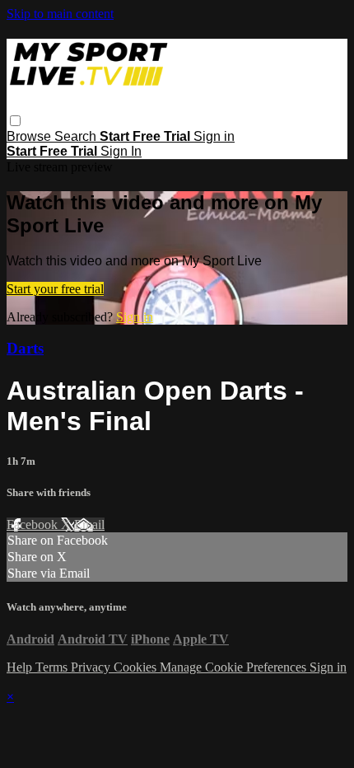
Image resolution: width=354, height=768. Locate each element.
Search (77, 136)
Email (89, 524)
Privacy (92, 667)
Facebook (34, 524)
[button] (15, 120)
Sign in (214, 136)
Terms (53, 667)
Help (21, 667)
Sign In (121, 151)
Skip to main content (60, 14)
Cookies (137, 667)
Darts (25, 348)
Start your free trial (55, 289)
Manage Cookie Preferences (235, 667)
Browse (30, 136)
